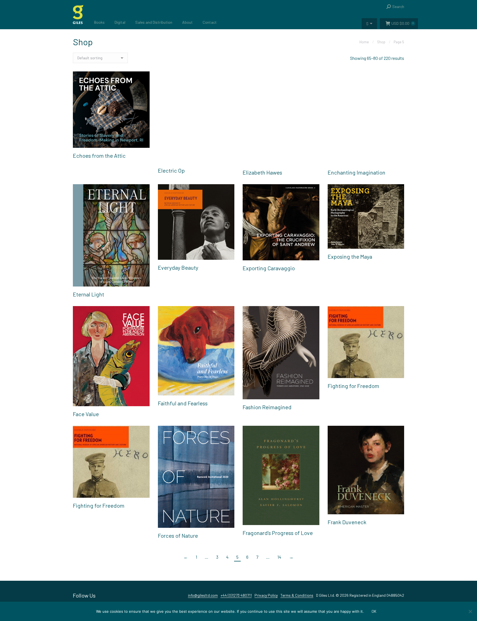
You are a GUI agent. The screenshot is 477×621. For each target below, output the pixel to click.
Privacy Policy (266, 595)
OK (374, 611)
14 (279, 557)
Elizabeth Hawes (262, 172)
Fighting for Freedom (353, 385)
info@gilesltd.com (203, 595)
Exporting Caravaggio (269, 268)
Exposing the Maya (350, 256)
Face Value (86, 414)
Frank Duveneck (347, 522)
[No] (470, 611)
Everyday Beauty (178, 267)
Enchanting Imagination (356, 172)
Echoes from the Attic (99, 155)
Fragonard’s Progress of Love (278, 532)
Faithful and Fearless (183, 403)
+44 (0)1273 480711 (236, 595)
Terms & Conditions (296, 595)
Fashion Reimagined (267, 407)
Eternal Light (88, 294)
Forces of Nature (178, 535)
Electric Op (171, 170)
